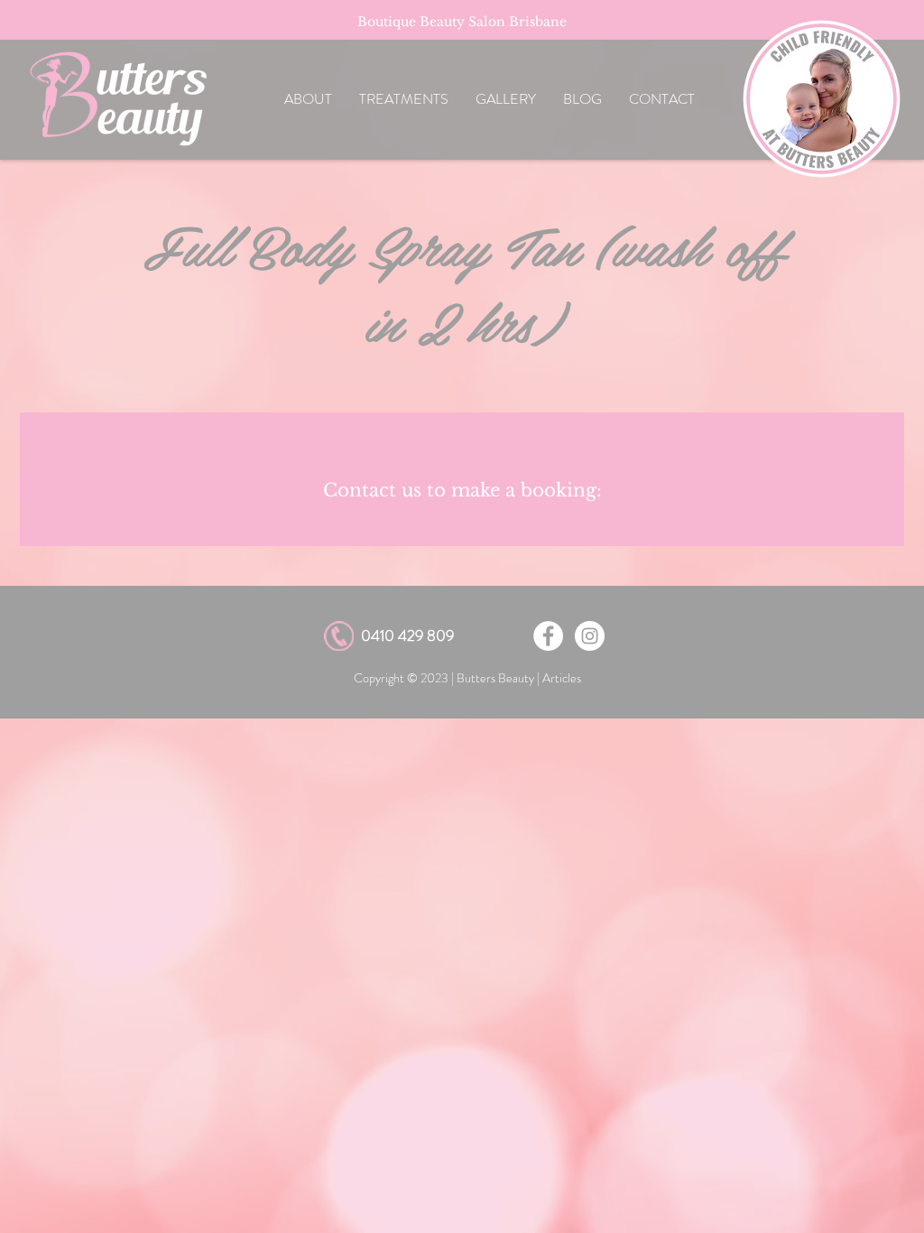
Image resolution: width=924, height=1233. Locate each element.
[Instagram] (590, 636)
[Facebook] (548, 636)
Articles (561, 678)
